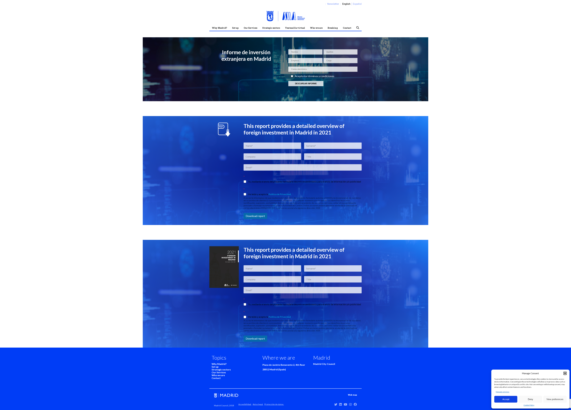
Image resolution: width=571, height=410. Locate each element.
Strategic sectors (271, 27)
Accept (505, 399)
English (346, 4)
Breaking (333, 27)
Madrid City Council (324, 363)
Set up (235, 27)
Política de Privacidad (280, 194)
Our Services (250, 27)
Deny (530, 399)
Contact (347, 27)
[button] (565, 373)
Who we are (316, 27)
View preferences (554, 399)
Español (357, 4)
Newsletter (333, 4)
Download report (255, 216)
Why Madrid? (219, 27)
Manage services (502, 392)
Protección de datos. (274, 404)
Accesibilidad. (244, 404)
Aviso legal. (258, 404)
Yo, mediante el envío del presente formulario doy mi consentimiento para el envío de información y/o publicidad (304, 181)
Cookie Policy (529, 405)
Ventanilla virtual (295, 27)
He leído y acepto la (269, 194)
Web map (352, 395)
